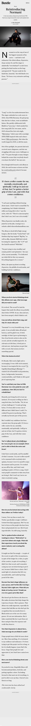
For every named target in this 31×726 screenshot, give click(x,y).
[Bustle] (6, 3)
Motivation (5, 134)
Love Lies (12, 126)
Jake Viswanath (16, 22)
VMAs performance (12, 139)
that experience (15, 522)
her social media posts (9, 170)
